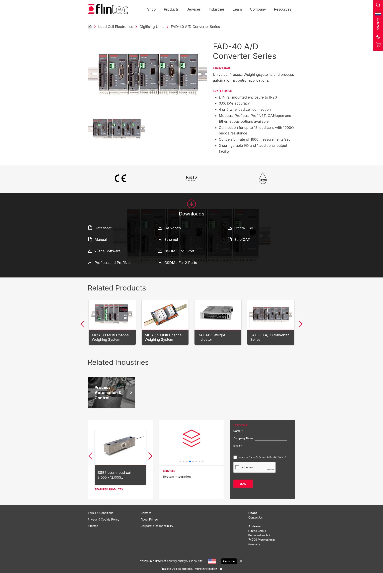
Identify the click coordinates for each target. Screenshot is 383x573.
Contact (146, 513)
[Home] (90, 27)
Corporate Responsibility (157, 526)
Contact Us (255, 517)
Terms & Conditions (100, 513)
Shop (151, 9)
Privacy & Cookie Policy (103, 519)
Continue (229, 561)
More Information (206, 568)
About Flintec (149, 519)
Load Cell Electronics (115, 27)
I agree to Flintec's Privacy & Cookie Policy (261, 457)
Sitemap (93, 526)
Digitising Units (151, 27)
